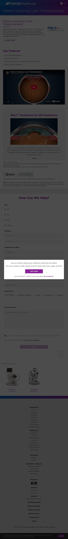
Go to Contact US (48, 276)
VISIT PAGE (34, 271)
